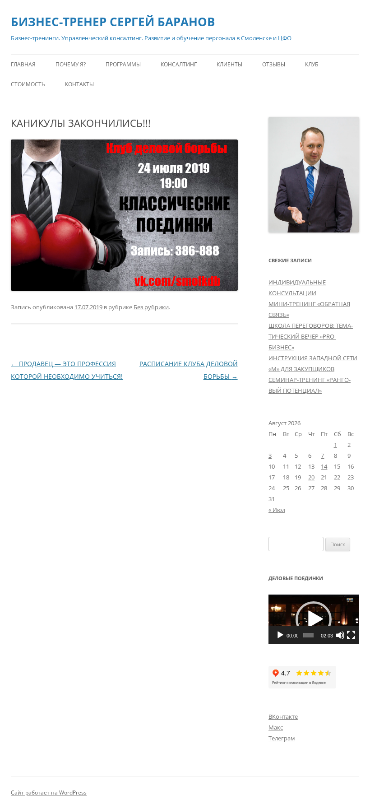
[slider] (308, 635)
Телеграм (281, 738)
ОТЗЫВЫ (273, 64)
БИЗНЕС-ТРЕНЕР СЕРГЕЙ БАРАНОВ (113, 22)
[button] (314, 619)
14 (324, 466)
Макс (275, 727)
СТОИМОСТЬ (28, 84)
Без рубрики (151, 307)
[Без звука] (340, 635)
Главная (23, 64)
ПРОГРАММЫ (123, 64)
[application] (313, 619)
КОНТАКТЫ (79, 84)
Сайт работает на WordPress (49, 792)
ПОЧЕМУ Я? (71, 64)
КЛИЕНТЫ (229, 64)
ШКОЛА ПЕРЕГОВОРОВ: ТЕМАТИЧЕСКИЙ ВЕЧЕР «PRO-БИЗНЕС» (310, 336)
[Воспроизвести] (280, 635)
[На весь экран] (351, 635)
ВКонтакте (283, 716)
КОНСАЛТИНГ (179, 64)
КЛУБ (311, 64)
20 (311, 477)
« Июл (276, 510)
